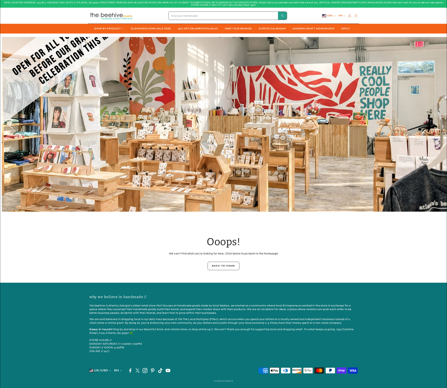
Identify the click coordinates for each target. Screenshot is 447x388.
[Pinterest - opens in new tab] (152, 370)
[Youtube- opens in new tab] (168, 370)
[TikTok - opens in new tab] (160, 370)
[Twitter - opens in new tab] (137, 370)
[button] (227, 16)
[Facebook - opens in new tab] (130, 370)
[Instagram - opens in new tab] (144, 370)
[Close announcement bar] (443, 2)
